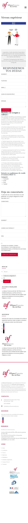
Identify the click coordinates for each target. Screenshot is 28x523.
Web (2, 236)
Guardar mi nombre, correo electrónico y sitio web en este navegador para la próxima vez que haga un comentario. (13, 248)
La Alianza (4, 450)
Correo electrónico (7, 228)
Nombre (4, 220)
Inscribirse (6, 110)
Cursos (4, 452)
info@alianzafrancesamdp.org (11, 406)
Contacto (4, 464)
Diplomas (4, 455)
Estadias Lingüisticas (7, 459)
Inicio (3, 448)
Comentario (4, 201)
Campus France (6, 462)
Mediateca (4, 457)
